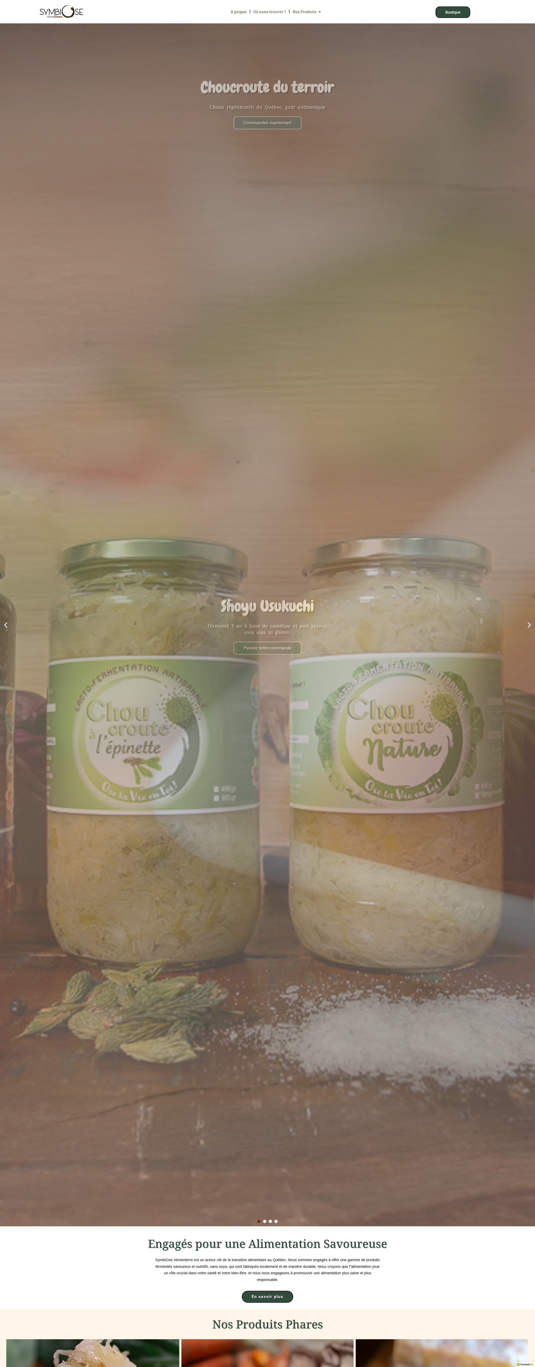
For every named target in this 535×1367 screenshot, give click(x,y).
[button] (5, 625)
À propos (239, 11)
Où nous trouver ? (269, 11)
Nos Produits (304, 11)
